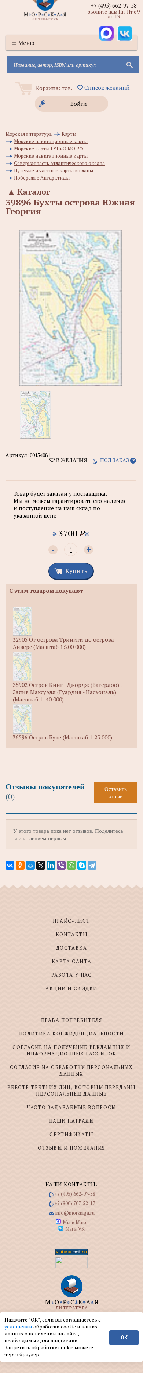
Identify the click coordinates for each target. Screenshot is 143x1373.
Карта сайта (71, 961)
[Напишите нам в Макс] (106, 33)
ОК (124, 1338)
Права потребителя (71, 1020)
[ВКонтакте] (10, 865)
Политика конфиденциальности (71, 1033)
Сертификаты (71, 1134)
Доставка (71, 948)
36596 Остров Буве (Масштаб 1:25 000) (62, 737)
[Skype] (81, 865)
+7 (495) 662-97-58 (114, 5)
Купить (76, 570)
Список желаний (106, 87)
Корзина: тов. (54, 88)
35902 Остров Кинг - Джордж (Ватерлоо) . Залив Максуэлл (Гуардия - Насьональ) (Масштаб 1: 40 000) (67, 692)
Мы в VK (75, 1229)
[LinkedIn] (51, 865)
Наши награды (71, 1121)
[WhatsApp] (71, 865)
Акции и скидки (71, 988)
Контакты (71, 934)
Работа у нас (71, 975)
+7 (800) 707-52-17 (75, 1203)
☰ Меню (22, 43)
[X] (40, 865)
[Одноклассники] (20, 865)
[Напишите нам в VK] (124, 33)
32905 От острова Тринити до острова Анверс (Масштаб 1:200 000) (63, 643)
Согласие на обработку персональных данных (71, 1070)
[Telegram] (92, 865)
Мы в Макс (75, 1222)
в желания (71, 460)
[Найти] (129, 64)
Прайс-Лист (71, 921)
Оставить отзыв (115, 792)
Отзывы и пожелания (71, 1148)
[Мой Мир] (30, 865)
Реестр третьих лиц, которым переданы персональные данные (71, 1090)
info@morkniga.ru (75, 1212)
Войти (78, 103)
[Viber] (61, 865)
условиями (18, 1326)
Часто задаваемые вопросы (71, 1107)
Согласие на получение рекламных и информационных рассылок (71, 1050)
